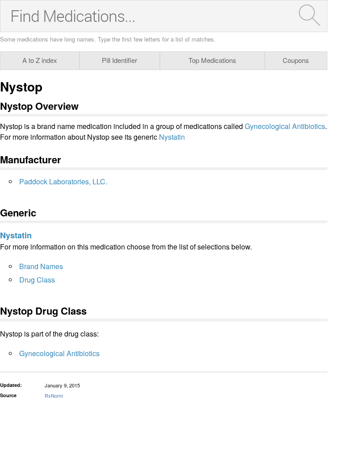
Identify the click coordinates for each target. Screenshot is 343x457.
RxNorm (54, 395)
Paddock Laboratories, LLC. (63, 181)
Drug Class (37, 279)
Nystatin (172, 137)
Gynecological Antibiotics (285, 126)
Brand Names (41, 266)
